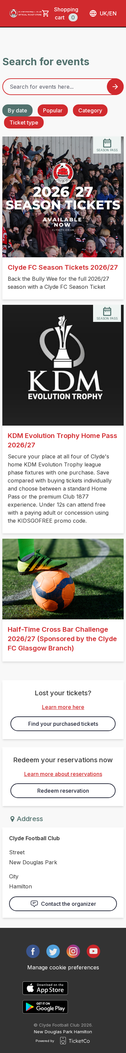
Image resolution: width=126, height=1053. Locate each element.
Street (17, 852)
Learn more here (63, 707)
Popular (52, 110)
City (13, 876)
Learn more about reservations (63, 774)
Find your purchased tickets (63, 723)
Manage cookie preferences (63, 967)
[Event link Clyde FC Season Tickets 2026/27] (63, 197)
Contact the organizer (68, 903)
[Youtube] (93, 951)
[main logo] (25, 13)
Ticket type (23, 122)
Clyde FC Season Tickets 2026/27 (63, 267)
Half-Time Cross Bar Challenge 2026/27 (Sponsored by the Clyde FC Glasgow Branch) (62, 638)
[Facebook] (33, 951)
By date (17, 110)
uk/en (108, 13)
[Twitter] (53, 951)
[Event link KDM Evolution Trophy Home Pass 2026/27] (63, 365)
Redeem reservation (63, 790)
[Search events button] (115, 86)
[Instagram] (73, 951)
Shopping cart (66, 13)
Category (90, 110)
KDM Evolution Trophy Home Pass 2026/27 (62, 440)
